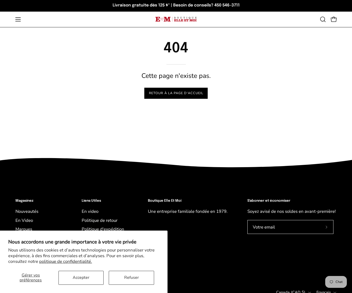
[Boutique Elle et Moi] (176, 19)
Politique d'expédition (103, 229)
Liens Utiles (91, 200)
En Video (24, 220)
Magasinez (24, 200)
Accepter (81, 277)
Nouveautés (26, 211)
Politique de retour (100, 220)
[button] (322, 19)
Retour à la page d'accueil (176, 93)
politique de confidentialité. (65, 261)
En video (90, 211)
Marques (23, 229)
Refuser (131, 277)
